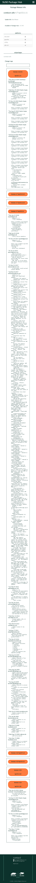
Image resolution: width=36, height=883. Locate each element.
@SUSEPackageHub (19, 861)
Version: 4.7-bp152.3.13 (18, 194)
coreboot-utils (9, 13)
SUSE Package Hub (12, 2)
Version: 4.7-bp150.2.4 (17, 211)
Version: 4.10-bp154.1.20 (18, 784)
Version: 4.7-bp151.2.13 (18, 202)
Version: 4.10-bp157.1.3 (18, 753)
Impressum (15, 863)
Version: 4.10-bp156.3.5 (18, 761)
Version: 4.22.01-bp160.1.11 (18, 73)
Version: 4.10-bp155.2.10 (18, 772)
